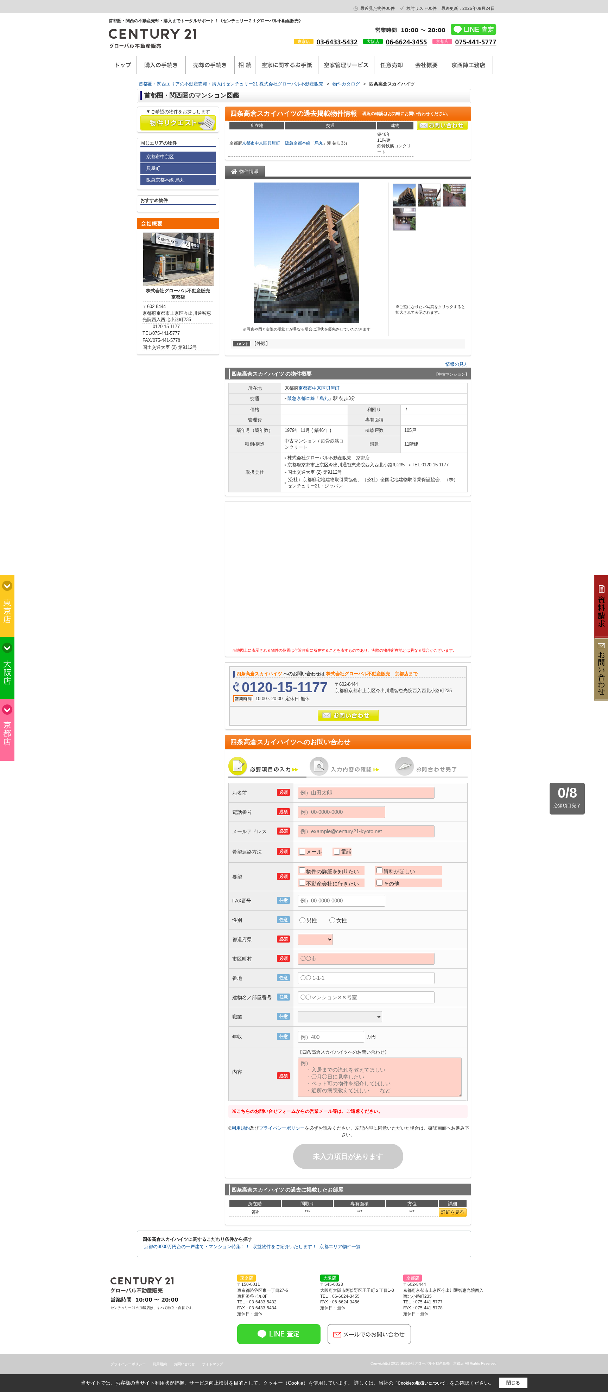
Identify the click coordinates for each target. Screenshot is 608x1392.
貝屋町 (273, 143)
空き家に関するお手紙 (286, 65)
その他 (391, 884)
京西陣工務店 (468, 65)
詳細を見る (452, 1212)
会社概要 (426, 65)
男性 (311, 920)
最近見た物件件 (377, 8)
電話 (346, 852)
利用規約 (241, 1128)
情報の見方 (456, 364)
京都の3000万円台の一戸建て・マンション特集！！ (197, 1246)
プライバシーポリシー (282, 1128)
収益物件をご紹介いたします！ (285, 1246)
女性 (341, 920)
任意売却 (391, 65)
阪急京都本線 (297, 143)
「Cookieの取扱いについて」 (421, 1383)
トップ (123, 65)
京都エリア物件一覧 (340, 1246)
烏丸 (319, 143)
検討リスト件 (421, 8)
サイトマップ (212, 1364)
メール (314, 852)
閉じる (513, 1382)
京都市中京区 (254, 143)
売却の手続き (210, 65)
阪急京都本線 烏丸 (165, 180)
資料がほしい (399, 871)
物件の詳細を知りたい (332, 871)
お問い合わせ (184, 1364)
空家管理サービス (346, 65)
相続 (245, 65)
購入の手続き (161, 65)
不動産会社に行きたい (332, 884)
